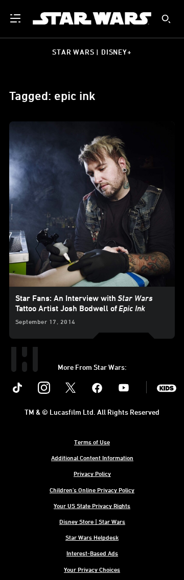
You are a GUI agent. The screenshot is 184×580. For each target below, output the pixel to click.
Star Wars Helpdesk (92, 537)
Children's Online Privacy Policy (92, 489)
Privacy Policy (92, 473)
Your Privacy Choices (92, 569)
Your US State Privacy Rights (92, 505)
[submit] (166, 19)
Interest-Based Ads (92, 553)
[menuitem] (16, 18)
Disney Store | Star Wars (92, 521)
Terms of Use (92, 441)
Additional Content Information (92, 457)
